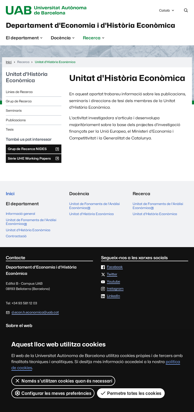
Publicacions (16, 120)
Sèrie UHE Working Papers (29, 159)
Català (164, 11)
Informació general (20, 214)
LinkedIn (113, 296)
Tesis (10, 129)
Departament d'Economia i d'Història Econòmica (90, 25)
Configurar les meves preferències (56, 393)
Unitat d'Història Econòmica (26, 77)
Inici (10, 193)
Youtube (113, 281)
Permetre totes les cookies (134, 393)
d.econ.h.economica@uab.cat (35, 312)
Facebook (115, 267)
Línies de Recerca (19, 92)
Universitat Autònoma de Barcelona (47, 10)
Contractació (16, 236)
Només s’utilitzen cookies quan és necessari (66, 381)
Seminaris (14, 110)
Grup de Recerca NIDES (27, 150)
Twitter (112, 274)
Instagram (115, 288)
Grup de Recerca (19, 101)
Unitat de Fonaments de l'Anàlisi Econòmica (31, 222)
